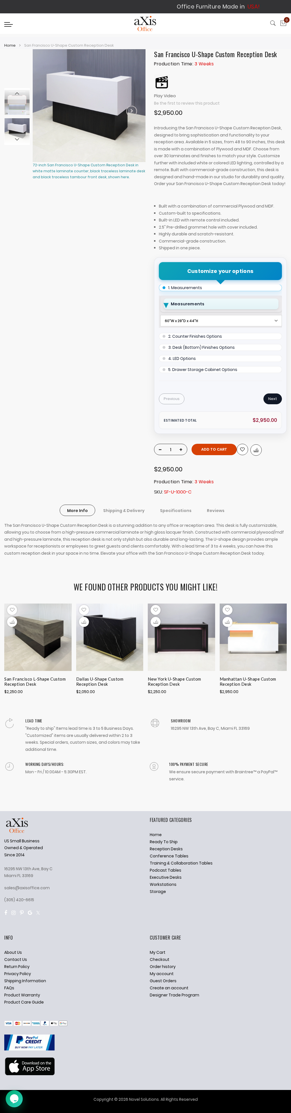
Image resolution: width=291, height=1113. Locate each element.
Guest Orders (163, 981)
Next (272, 398)
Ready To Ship (164, 842)
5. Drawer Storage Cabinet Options (202, 369)
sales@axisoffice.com (27, 888)
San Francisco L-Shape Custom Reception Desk (35, 681)
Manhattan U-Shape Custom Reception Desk (248, 681)
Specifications (176, 510)
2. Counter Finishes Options (195, 336)
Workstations (163, 884)
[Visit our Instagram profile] (13, 912)
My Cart (157, 952)
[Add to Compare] (256, 450)
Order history (163, 966)
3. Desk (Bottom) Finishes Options (201, 347)
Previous (172, 398)
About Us (13, 952)
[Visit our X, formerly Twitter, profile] (38, 912)
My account (162, 974)
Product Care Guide (24, 1002)
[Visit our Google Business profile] (30, 912)
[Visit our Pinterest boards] (22, 912)
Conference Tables (169, 856)
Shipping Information (25, 981)
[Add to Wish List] (242, 449)
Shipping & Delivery (124, 510)
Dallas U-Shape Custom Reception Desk (100, 681)
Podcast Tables (165, 870)
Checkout (159, 959)
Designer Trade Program (174, 995)
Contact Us (15, 959)
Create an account (169, 988)
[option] (17, 131)
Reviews (216, 510)
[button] (12, 622)
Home (10, 45)
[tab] (77, 510)
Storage (158, 891)
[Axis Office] (145, 24)
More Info (77, 510)
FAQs (9, 988)
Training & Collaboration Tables (181, 863)
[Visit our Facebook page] (5, 912)
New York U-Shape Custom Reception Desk (174, 681)
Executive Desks (166, 877)
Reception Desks (166, 849)
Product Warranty (22, 995)
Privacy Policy (17, 974)
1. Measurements (185, 288)
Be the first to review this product (187, 103)
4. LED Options (182, 358)
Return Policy (17, 966)
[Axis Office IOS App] (29, 1074)
